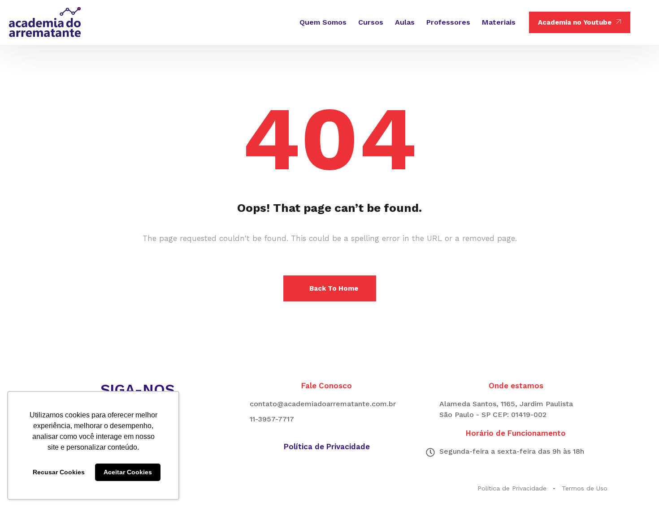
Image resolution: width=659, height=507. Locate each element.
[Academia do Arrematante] (45, 22)
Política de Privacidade (327, 446)
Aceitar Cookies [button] (128, 472)
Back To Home (333, 288)
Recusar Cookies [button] (59, 472)
